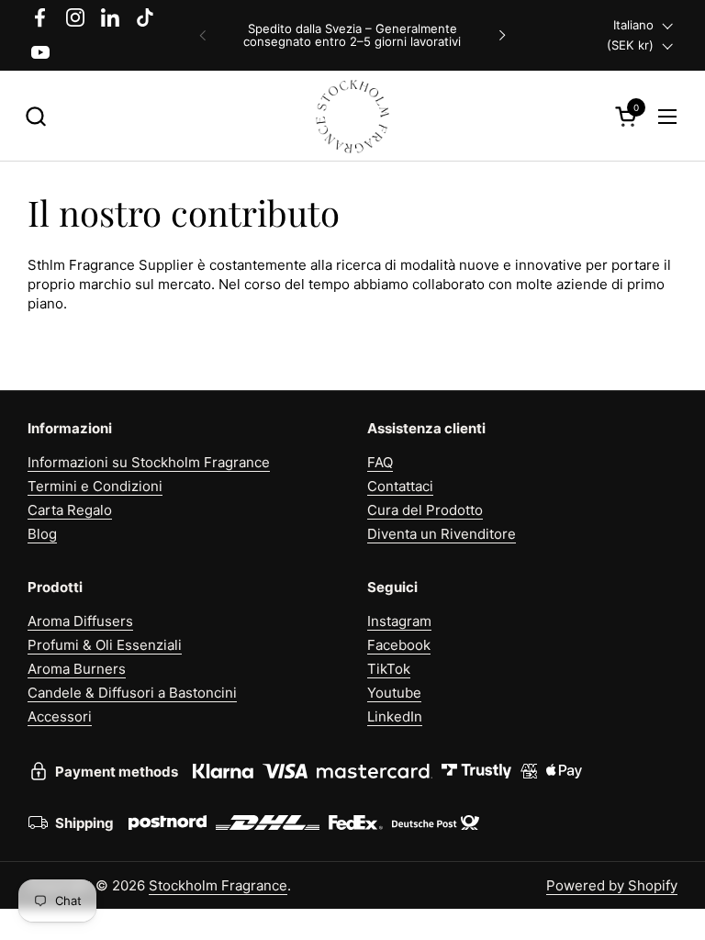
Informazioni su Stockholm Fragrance (149, 462)
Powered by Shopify (611, 885)
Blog (42, 534)
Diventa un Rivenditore (441, 534)
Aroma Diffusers (80, 621)
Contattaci (400, 486)
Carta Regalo (70, 510)
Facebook (399, 645)
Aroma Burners (77, 668)
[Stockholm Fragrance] (353, 116)
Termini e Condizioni (95, 486)
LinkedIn (394, 716)
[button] (35, 116)
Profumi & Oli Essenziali (105, 645)
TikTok (388, 668)
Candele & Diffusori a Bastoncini (132, 692)
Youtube (394, 692)
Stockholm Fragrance (218, 885)
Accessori (60, 716)
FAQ (380, 462)
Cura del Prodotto (425, 510)
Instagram (399, 621)
